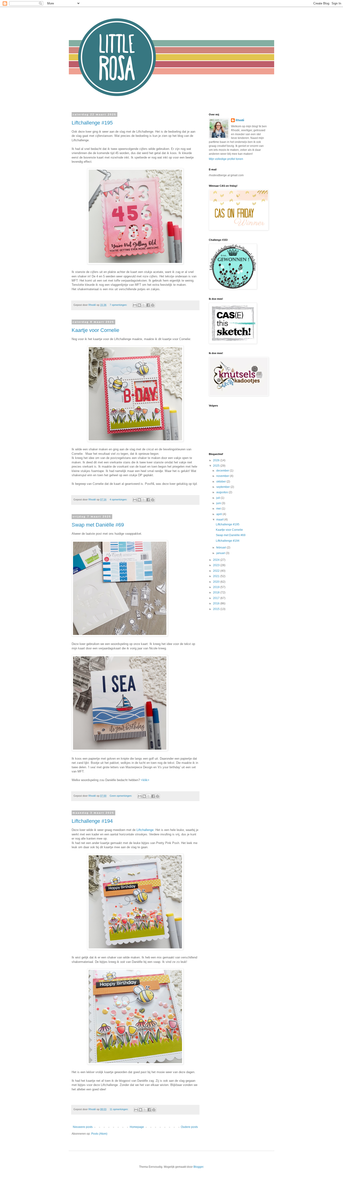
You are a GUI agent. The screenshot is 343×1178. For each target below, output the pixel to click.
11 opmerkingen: (119, 1109)
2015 (216, 609)
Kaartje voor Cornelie (95, 330)
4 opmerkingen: (119, 499)
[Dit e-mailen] (135, 305)
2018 (216, 592)
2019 (216, 587)
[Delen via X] (143, 305)
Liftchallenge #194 (92, 821)
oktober (221, 481)
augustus (222, 492)
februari (221, 547)
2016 (216, 603)
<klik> (145, 780)
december (223, 470)
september (223, 487)
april (219, 514)
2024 (216, 559)
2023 (216, 565)
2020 (216, 581)
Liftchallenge (145, 830)
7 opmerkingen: (119, 304)
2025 (216, 465)
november (223, 476)
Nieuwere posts (83, 1127)
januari (221, 553)
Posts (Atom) (99, 1133)
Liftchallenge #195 (92, 123)
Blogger (198, 1166)
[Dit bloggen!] (139, 305)
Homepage (137, 1127)
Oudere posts (189, 1127)
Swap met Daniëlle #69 (98, 525)
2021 (216, 576)
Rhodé (240, 120)
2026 (216, 460)
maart (220, 519)
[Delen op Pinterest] (152, 305)
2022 (216, 570)
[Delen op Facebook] (148, 305)
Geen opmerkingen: (121, 795)
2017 (216, 598)
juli (218, 497)
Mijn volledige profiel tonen (226, 159)
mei (219, 508)
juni (219, 503)
